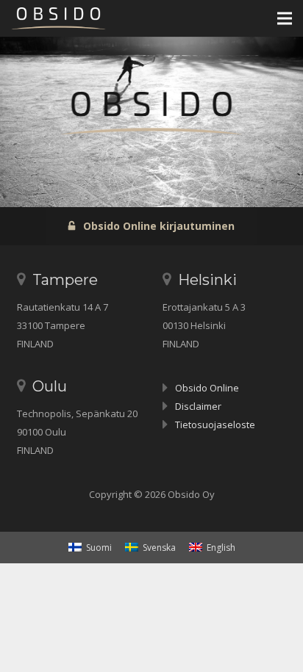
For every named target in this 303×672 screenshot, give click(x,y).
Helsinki (207, 280)
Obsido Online (207, 387)
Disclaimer (198, 406)
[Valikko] (284, 18)
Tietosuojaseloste (215, 424)
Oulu (49, 386)
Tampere (65, 280)
